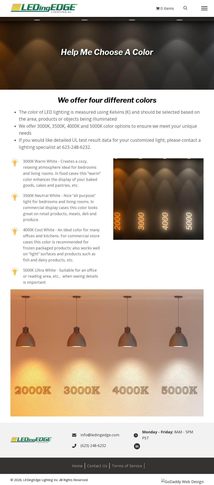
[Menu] (204, 8)
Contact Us (97, 465)
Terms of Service (127, 465)
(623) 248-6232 (93, 445)
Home (77, 465)
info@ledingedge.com (99, 434)
